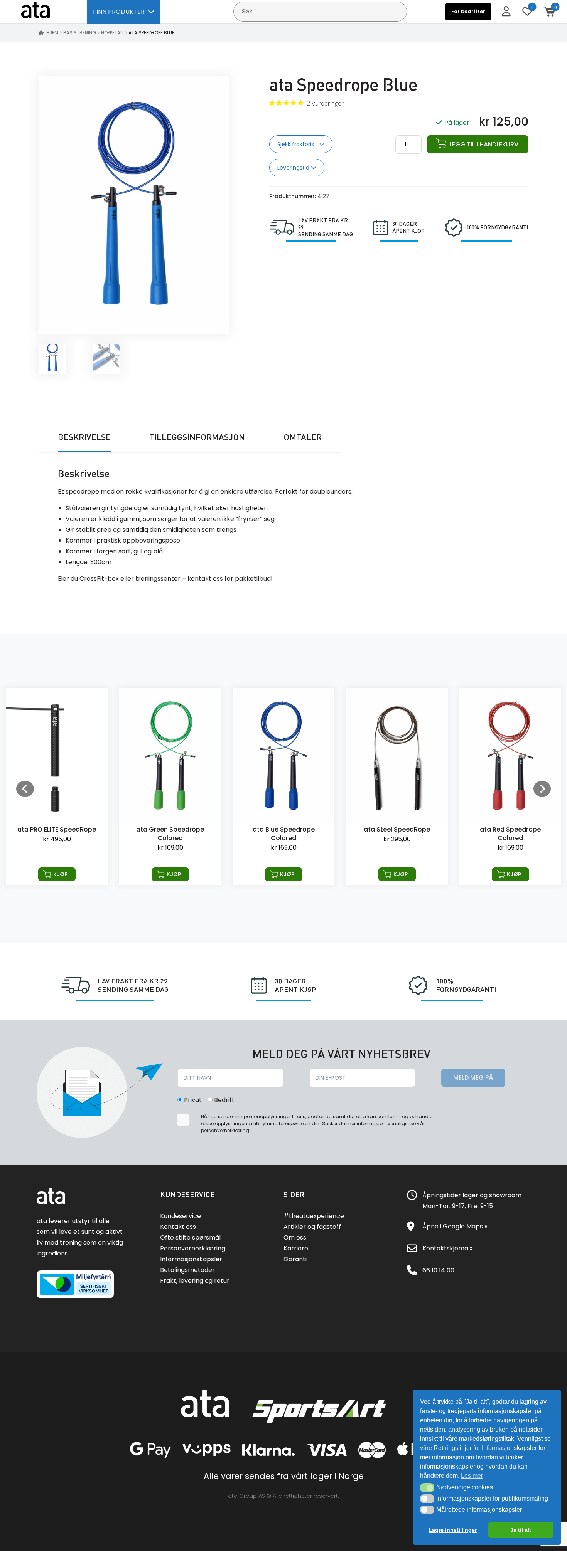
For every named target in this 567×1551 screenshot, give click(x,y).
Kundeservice (180, 1216)
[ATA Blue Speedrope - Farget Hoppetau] (170, 786)
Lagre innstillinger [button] (453, 1530)
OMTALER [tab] (303, 437)
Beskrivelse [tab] (84, 437)
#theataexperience (314, 1216)
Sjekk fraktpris (296, 144)
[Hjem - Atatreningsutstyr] (44, 11)
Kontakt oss (178, 1226)
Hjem (52, 32)
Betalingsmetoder (187, 1269)
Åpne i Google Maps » (454, 1226)
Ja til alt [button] (520, 1530)
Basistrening (79, 32)
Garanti (295, 1259)
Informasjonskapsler (191, 1259)
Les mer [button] (472, 1475)
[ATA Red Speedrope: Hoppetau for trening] (397, 786)
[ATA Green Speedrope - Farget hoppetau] (57, 786)
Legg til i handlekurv (483, 144)
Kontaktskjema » (447, 1248)
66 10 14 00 (438, 1270)
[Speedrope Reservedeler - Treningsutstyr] (510, 786)
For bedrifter (468, 11)
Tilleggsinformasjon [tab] (197, 437)
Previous (25, 788)
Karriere (296, 1248)
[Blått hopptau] (134, 328)
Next (542, 788)
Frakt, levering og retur (195, 1280)
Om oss (295, 1237)
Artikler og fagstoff (312, 1226)
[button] (427, 1487)
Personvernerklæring (192, 1248)
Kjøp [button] (60, 874)
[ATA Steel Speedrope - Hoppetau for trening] (283, 786)
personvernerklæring (225, 1130)
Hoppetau (112, 32)
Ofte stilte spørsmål (190, 1237)
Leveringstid (294, 167)
